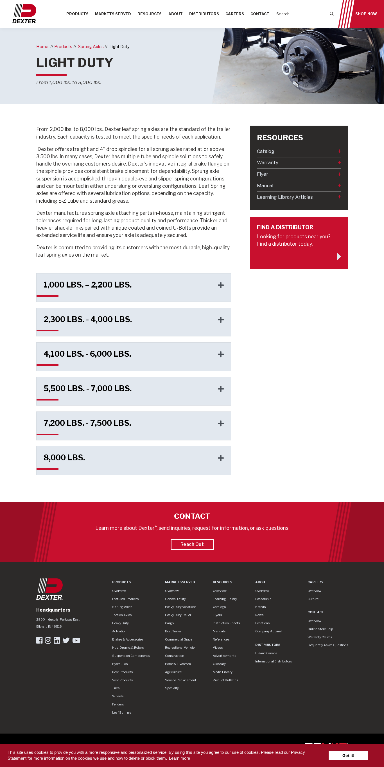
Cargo (169, 623)
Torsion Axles (122, 615)
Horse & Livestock (178, 664)
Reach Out (192, 544)
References (221, 639)
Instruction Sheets (226, 623)
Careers (234, 14)
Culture (313, 599)
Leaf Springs (121, 712)
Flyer (262, 174)
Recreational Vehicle (180, 648)
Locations (262, 623)
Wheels (117, 696)
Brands (260, 607)
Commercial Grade (178, 639)
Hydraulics (120, 664)
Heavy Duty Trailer (178, 615)
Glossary (219, 664)
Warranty (267, 162)
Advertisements (224, 656)
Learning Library (225, 599)
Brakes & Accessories (127, 639)
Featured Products (125, 599)
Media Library (222, 672)
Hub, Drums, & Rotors (128, 648)
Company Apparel (268, 631)
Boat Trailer (173, 631)
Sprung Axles (91, 46)
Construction (174, 656)
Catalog (265, 151)
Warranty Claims (320, 637)
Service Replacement (180, 680)
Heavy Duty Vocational (181, 607)
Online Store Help (320, 629)
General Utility (175, 599)
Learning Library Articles (285, 197)
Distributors (204, 14)
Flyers (217, 615)
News (259, 615)
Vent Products (122, 680)
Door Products (122, 672)
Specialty (172, 688)
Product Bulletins (225, 680)
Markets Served (113, 14)
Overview (119, 591)
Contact (259, 14)
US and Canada (266, 653)
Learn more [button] (179, 758)
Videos (218, 648)
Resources (149, 14)
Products (77, 14)
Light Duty (119, 46)
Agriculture (173, 672)
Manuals (219, 631)
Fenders (118, 704)
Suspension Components (131, 656)
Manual (265, 185)
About (175, 14)
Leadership (263, 599)
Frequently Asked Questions (328, 645)
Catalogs (219, 607)
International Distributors (273, 661)
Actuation (119, 631)
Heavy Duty (120, 623)
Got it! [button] (348, 756)
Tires (115, 688)
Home (42, 46)
